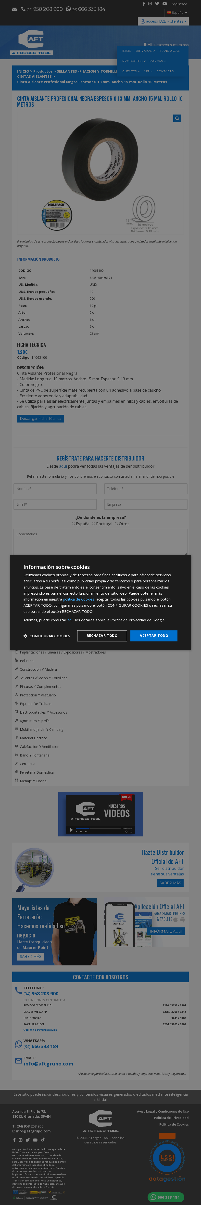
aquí (70, 619)
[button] (47, 636)
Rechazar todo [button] (102, 635)
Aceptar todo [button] (154, 635)
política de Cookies (78, 599)
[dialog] (100, 602)
